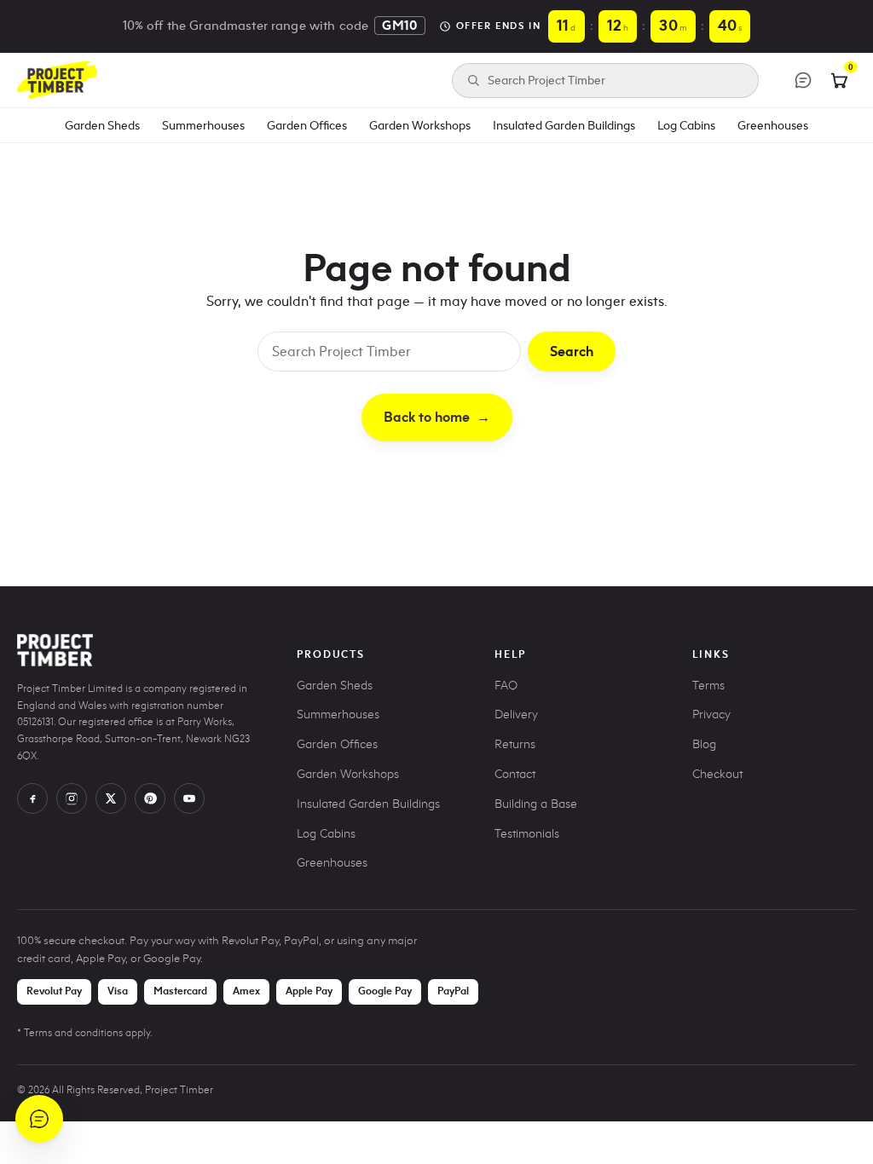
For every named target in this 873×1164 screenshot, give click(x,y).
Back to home (437, 417)
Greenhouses (772, 125)
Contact (514, 774)
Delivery (516, 714)
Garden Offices (307, 125)
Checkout (717, 774)
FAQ (505, 685)
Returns (514, 744)
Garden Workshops (420, 125)
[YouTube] (189, 798)
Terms (708, 685)
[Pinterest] (150, 798)
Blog (704, 744)
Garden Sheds (102, 125)
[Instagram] (71, 798)
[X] (110, 798)
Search (571, 351)
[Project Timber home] (57, 80)
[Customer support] (803, 80)
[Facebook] (32, 798)
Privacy (711, 714)
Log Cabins (686, 125)
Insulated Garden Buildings (564, 125)
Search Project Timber (546, 80)
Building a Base (535, 804)
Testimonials (526, 834)
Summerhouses (203, 125)
